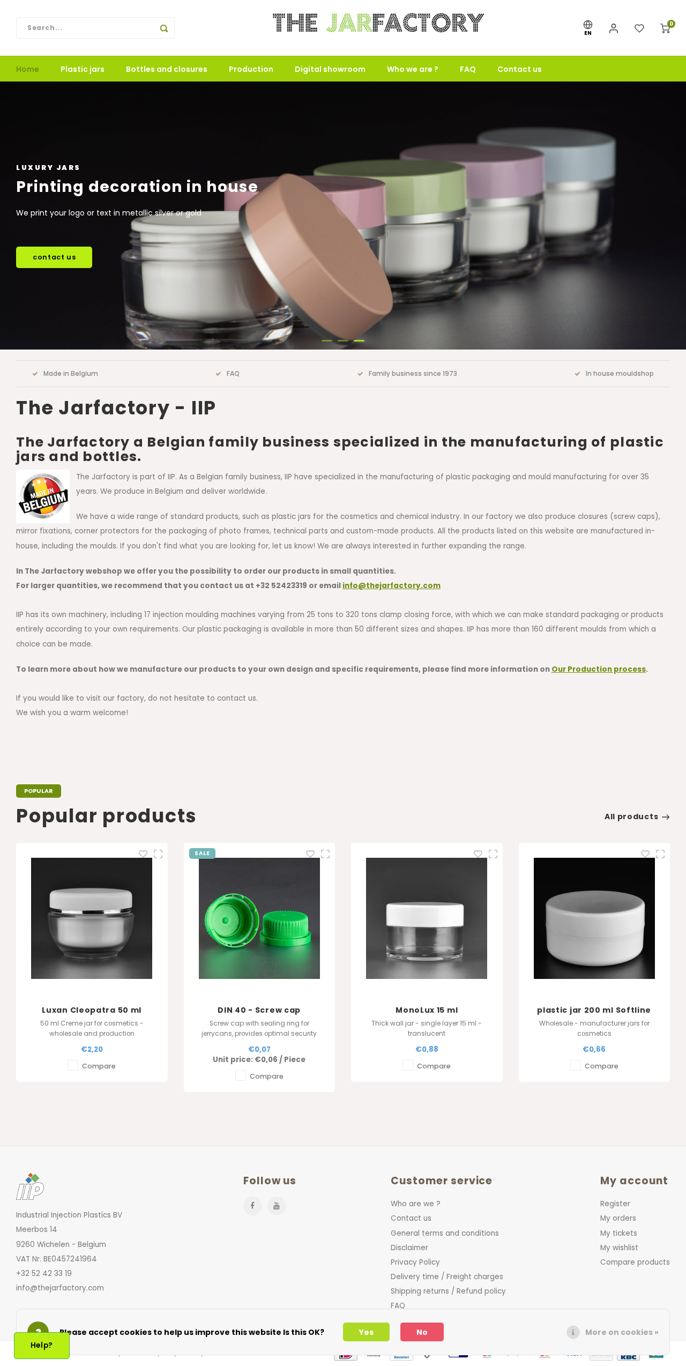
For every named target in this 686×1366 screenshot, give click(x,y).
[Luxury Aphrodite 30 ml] (594, 918)
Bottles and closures (166, 69)
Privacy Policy (415, 1262)
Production (251, 69)
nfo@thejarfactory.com (393, 586)
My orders (618, 1218)
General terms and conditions (445, 1233)
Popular (38, 790)
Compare (99, 1076)
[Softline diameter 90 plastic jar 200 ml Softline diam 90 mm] (427, 918)
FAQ (468, 69)
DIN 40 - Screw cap (91, 1010)
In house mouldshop (620, 373)
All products (631, 816)
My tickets (618, 1233)
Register (615, 1204)
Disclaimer (409, 1248)
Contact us (519, 69)
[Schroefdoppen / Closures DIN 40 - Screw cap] (92, 918)
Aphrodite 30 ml (594, 1010)
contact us (54, 257)
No (422, 1332)
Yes (366, 1332)
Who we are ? (412, 69)
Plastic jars (83, 69)
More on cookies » (622, 1332)
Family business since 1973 (413, 373)
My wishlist (619, 1248)
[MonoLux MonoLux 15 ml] (259, 918)
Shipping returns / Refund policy (448, 1291)
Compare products (635, 1262)
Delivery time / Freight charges (447, 1277)
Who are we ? (416, 1204)
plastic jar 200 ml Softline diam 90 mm (426, 1010)
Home (27, 69)
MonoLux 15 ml (259, 1010)
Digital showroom (330, 69)
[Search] (164, 28)
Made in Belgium (70, 373)
